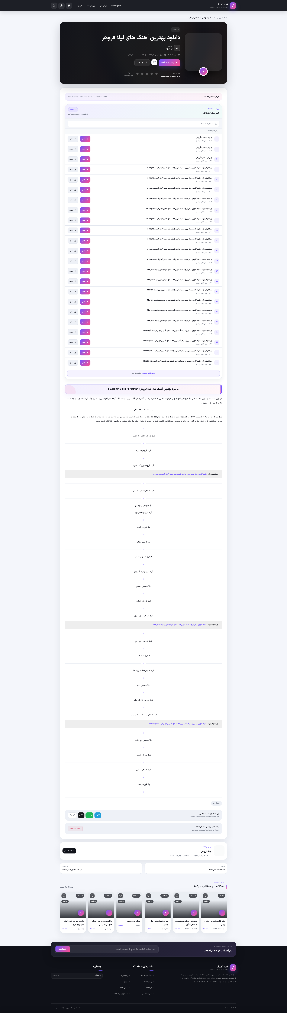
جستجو (62, 949)
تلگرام (98, 815)
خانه (225, 18)
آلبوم (80, 5)
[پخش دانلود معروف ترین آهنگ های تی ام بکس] (109, 913)
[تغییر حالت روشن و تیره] (61, 6)
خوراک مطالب (147, 993)
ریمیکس (103, 5)
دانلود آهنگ (116, 5)
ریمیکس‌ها (124, 975)
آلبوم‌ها (125, 981)
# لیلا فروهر (216, 803)
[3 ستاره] (147, 73)
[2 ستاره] (142, 73)
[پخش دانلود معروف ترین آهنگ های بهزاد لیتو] (81, 913)
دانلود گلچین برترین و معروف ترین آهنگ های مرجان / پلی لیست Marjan (180, 624)
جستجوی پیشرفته (121, 993)
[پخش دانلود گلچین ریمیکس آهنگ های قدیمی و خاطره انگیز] (194, 913)
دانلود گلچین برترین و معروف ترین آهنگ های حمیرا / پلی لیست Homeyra (179, 474)
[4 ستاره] (151, 73)
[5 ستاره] (156, 73)
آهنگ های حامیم (133, 921)
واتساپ (89, 815)
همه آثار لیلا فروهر (66, 887)
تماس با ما (124, 987)
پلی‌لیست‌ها (148, 981)
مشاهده (205, 929)
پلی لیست (91, 5)
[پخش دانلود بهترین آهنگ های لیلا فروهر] (203, 71)
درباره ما (149, 987)
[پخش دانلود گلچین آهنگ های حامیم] (137, 913)
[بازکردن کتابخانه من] (69, 6)
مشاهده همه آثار (69, 851)
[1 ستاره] (137, 73)
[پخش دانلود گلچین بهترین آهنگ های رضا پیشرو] (165, 913)
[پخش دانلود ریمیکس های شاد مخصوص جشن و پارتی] (222, 913)
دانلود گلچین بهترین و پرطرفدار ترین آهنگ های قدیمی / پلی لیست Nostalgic (178, 723)
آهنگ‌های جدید (146, 975)
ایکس (81, 815)
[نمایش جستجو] (54, 6)
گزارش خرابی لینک (75, 828)
